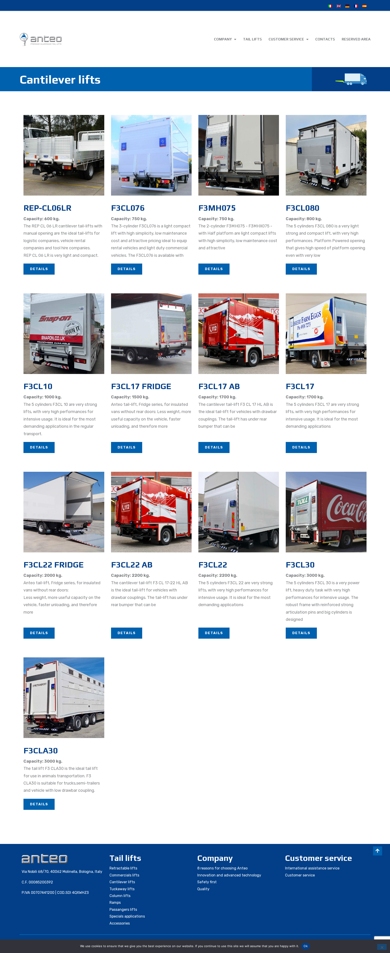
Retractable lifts (123, 868)
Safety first (207, 882)
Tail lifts (252, 39)
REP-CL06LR (47, 208)
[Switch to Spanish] (364, 6)
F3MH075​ (217, 208)
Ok (306, 946)
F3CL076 (128, 208)
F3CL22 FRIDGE (53, 564)
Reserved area (356, 39)
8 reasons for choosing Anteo (222, 868)
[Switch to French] (356, 6)
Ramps (115, 902)
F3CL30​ (300, 564)
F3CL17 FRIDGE (141, 386)
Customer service (286, 39)
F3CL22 (212, 564)
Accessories (119, 923)
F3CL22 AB (131, 564)
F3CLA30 (40, 750)
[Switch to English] (338, 6)
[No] (382, 947)
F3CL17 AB (219, 386)
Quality (203, 889)
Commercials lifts (124, 875)
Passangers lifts (123, 909)
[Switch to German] (347, 6)
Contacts (325, 39)
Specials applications (127, 916)
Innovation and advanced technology (229, 875)
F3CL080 (302, 208)
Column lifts (119, 896)
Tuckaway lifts (122, 889)
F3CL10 (37, 386)
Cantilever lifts (122, 882)
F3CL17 (300, 386)
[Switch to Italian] (330, 6)
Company (223, 39)
